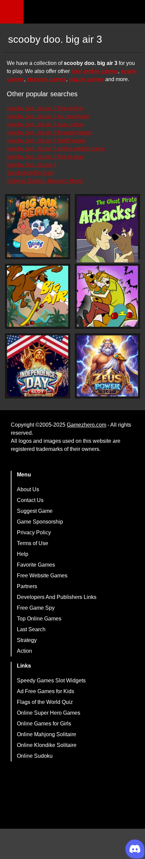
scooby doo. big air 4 (31, 165)
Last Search (31, 629)
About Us (28, 489)
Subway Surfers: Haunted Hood (45, 181)
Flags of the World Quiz (45, 702)
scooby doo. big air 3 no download (48, 116)
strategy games (46, 79)
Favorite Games (36, 565)
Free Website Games (42, 575)
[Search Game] (133, 13)
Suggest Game (35, 511)
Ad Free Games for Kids (45, 691)
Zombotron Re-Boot (30, 173)
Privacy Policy (34, 532)
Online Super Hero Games (48, 713)
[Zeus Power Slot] (107, 366)
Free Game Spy (36, 608)
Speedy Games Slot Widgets (51, 680)
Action (24, 651)
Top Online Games (39, 618)
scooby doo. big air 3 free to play (45, 156)
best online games (94, 71)
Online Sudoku (35, 756)
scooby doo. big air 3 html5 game (46, 140)
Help (22, 554)
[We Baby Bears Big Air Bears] (37, 226)
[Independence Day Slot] (37, 366)
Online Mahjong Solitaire (46, 734)
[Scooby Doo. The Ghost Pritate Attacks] (107, 229)
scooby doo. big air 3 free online (45, 108)
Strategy (27, 640)
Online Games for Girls (44, 723)
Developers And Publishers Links (56, 597)
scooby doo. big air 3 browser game (49, 132)
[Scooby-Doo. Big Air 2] (107, 296)
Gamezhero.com (86, 425)
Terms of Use (32, 543)
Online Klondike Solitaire (47, 745)
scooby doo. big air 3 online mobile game (56, 148)
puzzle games (86, 79)
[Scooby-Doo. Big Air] (37, 296)
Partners (27, 586)
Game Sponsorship (40, 522)
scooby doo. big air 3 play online (45, 124)
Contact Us (30, 500)
